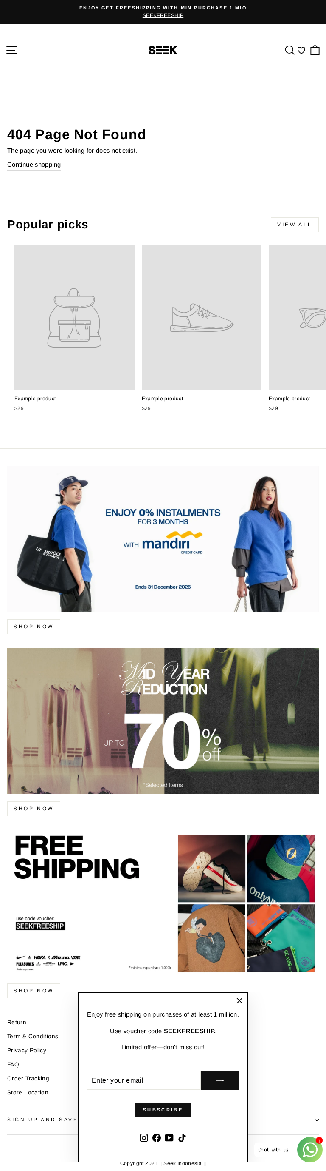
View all (294, 225)
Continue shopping (34, 164)
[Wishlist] (301, 50)
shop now (34, 627)
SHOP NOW (34, 809)
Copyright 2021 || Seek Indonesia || (163, 1163)
